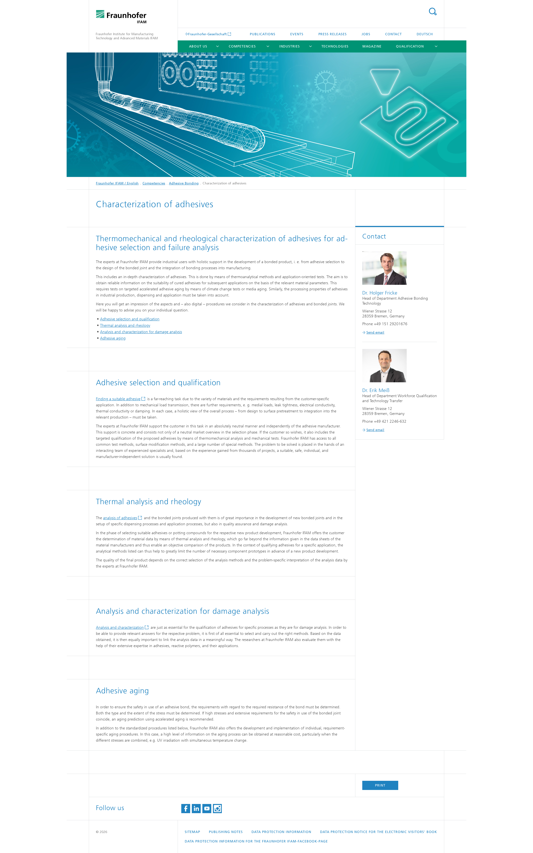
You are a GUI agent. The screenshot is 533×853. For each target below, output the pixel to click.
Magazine (372, 46)
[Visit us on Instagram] (217, 808)
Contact (393, 34)
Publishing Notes (226, 832)
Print (380, 785)
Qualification (410, 46)
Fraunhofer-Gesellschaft (207, 34)
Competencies (242, 46)
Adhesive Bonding (184, 183)
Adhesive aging (113, 338)
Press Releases (332, 34)
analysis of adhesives (120, 518)
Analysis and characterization (120, 627)
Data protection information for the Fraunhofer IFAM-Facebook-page (256, 841)
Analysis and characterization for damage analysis (141, 332)
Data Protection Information (281, 832)
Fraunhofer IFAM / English (117, 183)
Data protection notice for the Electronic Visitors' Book (378, 832)
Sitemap (192, 832)
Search (432, 11)
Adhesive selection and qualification (129, 319)
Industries (289, 46)
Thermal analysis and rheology (125, 325)
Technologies (335, 46)
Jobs (366, 34)
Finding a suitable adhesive (118, 399)
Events (296, 34)
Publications (262, 34)
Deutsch (425, 34)
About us (198, 46)
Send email (375, 332)
